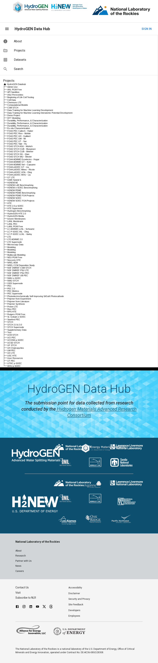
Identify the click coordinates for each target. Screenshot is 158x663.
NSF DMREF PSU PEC (18, 273)
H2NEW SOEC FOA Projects (20, 201)
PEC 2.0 (11, 288)
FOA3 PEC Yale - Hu (17, 144)
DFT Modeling (13, 118)
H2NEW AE (12, 182)
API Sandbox (13, 92)
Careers (19, 571)
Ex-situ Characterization (18, 128)
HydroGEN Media (15, 216)
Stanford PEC (13, 319)
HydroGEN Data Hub (32, 29)
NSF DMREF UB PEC (17, 275)
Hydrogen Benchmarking (19, 211)
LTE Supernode (14, 242)
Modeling (11, 247)
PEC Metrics (13, 291)
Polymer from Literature (18, 301)
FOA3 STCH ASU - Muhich (20, 146)
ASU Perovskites (15, 95)
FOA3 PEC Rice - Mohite (19, 133)
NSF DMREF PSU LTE (18, 270)
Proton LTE (12, 306)
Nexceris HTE (14, 260)
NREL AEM (12, 262)
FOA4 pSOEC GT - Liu (18, 167)
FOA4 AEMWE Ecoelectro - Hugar (23, 159)
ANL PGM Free (14, 89)
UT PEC (11, 361)
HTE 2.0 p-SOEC (15, 206)
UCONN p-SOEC (15, 340)
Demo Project (13, 115)
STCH (10, 322)
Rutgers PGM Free (16, 314)
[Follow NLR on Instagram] (24, 607)
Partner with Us (23, 561)
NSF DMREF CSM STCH (19, 268)
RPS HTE (11, 311)
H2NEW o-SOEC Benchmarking (22, 187)
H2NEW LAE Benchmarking (20, 185)
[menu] (7, 28)
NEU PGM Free (14, 257)
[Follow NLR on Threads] (51, 607)
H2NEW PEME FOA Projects (20, 195)
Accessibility (75, 587)
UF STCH (12, 345)
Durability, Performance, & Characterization (27, 120)
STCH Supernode (15, 327)
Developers (74, 610)
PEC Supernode (14, 293)
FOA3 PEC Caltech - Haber (20, 131)
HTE (9, 203)
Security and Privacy (79, 599)
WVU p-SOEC (14, 366)
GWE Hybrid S (14, 180)
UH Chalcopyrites (15, 348)
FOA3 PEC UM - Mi (16, 138)
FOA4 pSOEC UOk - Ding (19, 172)
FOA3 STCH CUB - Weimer (20, 151)
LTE (9, 237)
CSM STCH (12, 107)
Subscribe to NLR (25, 597)
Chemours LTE (14, 102)
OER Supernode (15, 283)
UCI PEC (11, 337)
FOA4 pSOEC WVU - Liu (19, 175)
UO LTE (11, 353)
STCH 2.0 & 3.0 (14, 325)
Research (20, 555)
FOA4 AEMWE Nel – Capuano (21, 164)
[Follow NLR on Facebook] (17, 607)
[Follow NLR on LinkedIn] (31, 607)
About (18, 550)
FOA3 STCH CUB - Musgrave (21, 149)
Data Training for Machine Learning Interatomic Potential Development (39, 113)
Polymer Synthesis (16, 304)
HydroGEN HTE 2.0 (16, 213)
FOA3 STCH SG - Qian (18, 154)
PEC (9, 286)
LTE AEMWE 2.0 (15, 239)
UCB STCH (12, 335)
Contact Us (22, 587)
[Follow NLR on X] (44, 607)
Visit (18, 592)
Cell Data (11, 100)
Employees (74, 616)
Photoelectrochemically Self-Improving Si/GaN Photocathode (35, 296)
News (18, 566)
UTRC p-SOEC (14, 363)
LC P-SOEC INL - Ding (18, 231)
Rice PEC (11, 309)
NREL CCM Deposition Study (21, 265)
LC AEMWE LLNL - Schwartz (20, 229)
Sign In (147, 28)
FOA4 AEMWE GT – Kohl (19, 162)
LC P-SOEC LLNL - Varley (19, 234)
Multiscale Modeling (16, 255)
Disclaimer (74, 593)
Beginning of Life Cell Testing (20, 97)
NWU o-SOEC (14, 278)
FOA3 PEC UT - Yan (17, 141)
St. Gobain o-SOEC (16, 317)
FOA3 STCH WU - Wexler (19, 157)
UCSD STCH (13, 343)
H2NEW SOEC (14, 198)
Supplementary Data (16, 330)
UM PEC (11, 350)
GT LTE (11, 177)
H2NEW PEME (14, 190)
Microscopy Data (15, 244)
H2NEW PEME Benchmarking (21, 193)
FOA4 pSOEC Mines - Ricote (21, 169)
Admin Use (12, 87)
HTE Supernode (14, 208)
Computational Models (17, 105)
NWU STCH (13, 281)
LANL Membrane (15, 221)
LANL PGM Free (15, 226)
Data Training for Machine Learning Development (30, 110)
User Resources (15, 358)
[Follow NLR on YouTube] (37, 607)
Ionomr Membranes (16, 219)
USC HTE (12, 355)
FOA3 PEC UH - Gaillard (18, 136)
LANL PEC (12, 224)
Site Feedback (75, 604)
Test (9, 332)
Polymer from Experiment (19, 299)
